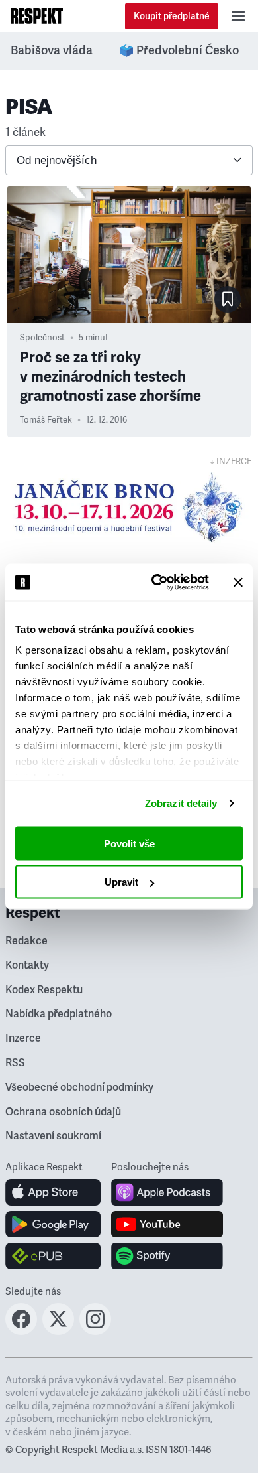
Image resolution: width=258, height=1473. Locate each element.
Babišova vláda (52, 50)
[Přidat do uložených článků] (227, 299)
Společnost (42, 337)
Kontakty (27, 965)
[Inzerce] (129, 507)
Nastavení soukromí (53, 1136)
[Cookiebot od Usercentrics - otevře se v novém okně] (156, 582)
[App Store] (53, 1192)
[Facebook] (21, 1331)
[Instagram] (95, 1331)
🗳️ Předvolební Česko (179, 50)
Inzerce (23, 1038)
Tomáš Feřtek (46, 420)
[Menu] (238, 16)
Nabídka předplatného (58, 1013)
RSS (15, 1063)
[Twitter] (58, 1331)
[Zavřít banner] (238, 582)
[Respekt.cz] (37, 16)
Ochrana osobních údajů (63, 1112)
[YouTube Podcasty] (167, 1224)
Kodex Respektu (44, 990)
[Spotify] (167, 1256)
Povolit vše (129, 843)
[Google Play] (53, 1224)
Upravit (121, 882)
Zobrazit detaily (181, 803)
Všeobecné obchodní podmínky (79, 1087)
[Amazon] (53, 1256)
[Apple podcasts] (167, 1192)
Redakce (26, 940)
